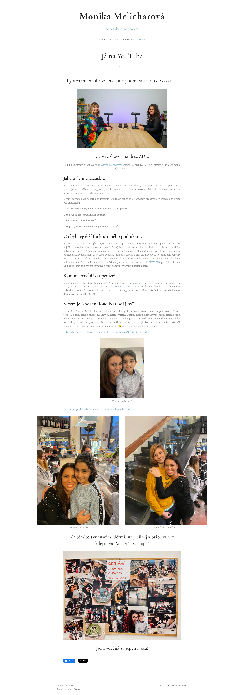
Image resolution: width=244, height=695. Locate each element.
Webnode (182, 685)
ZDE (143, 156)
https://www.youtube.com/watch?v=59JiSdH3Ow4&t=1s (117, 332)
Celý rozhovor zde (73, 332)
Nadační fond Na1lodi (127, 286)
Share (70, 661)
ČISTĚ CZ (154, 262)
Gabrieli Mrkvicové (111, 164)
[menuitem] (103, 40)
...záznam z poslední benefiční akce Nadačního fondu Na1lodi (96, 409)
